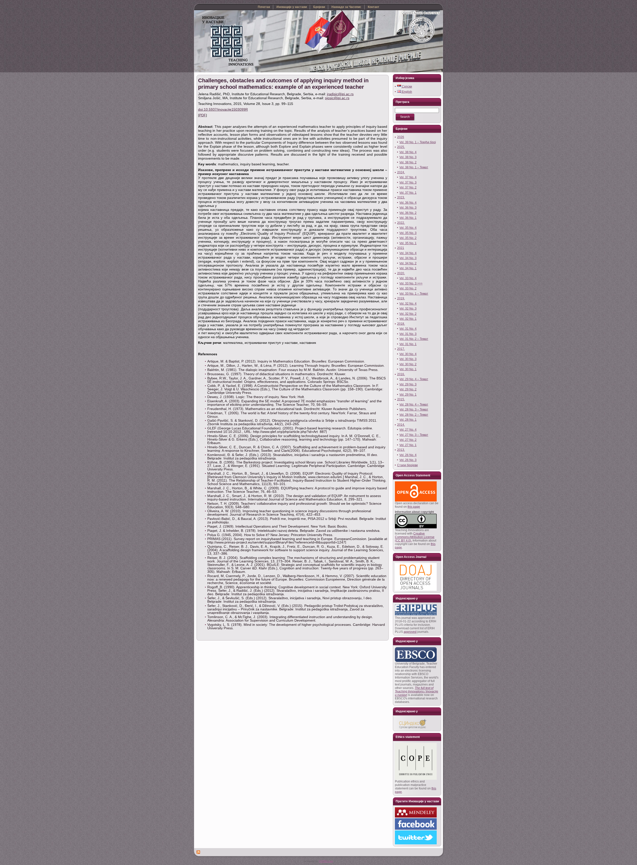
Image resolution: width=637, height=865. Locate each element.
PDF (202, 115)
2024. (401, 172)
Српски (406, 86)
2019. (401, 298)
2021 (400, 248)
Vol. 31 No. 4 (408, 328)
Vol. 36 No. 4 (408, 202)
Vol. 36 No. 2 (408, 213)
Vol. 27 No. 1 (408, 445)
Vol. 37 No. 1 (408, 192)
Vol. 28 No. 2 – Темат (413, 414)
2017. (401, 349)
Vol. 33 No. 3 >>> (411, 283)
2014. (401, 424)
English (406, 91)
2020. (401, 273)
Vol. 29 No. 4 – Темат (413, 379)
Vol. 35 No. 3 (408, 233)
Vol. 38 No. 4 (408, 152)
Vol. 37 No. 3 (408, 182)
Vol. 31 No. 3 (408, 334)
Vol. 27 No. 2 (408, 440)
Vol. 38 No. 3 (408, 157)
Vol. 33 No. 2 (408, 288)
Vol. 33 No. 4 (408, 278)
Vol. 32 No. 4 (408, 303)
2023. (401, 197)
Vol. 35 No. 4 (408, 227)
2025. (401, 147)
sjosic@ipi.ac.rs (337, 98)
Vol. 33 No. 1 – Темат (413, 293)
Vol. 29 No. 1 (408, 394)
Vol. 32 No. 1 (408, 318)
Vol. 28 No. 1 (408, 419)
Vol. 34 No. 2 (408, 263)
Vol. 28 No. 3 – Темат (413, 409)
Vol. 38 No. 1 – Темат (413, 167)
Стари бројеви (407, 465)
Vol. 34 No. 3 (408, 258)
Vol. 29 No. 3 (408, 384)
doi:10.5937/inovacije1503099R (223, 109)
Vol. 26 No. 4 (408, 455)
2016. (401, 374)
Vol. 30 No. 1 (408, 369)
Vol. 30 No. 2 (408, 364)
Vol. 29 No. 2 (408, 389)
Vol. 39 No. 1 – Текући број (417, 142)
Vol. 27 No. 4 (408, 429)
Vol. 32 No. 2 (408, 314)
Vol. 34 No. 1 (408, 268)
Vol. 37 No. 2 (408, 187)
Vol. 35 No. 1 (408, 243)
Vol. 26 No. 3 (408, 460)
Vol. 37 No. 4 (408, 177)
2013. (401, 450)
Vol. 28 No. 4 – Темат (413, 404)
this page (414, 506)
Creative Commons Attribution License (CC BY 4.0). (414, 537)
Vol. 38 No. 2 (408, 162)
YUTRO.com (326, 861)
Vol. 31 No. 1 (408, 344)
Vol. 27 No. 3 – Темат (413, 435)
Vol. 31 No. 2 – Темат (413, 339)
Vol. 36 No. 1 (408, 218)
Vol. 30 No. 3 (408, 359)
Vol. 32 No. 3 (408, 308)
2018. (401, 323)
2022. (401, 223)
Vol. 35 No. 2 (408, 238)
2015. (401, 399)
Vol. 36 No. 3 (408, 207)
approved (410, 632)
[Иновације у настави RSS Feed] (199, 852)
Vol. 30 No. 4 (408, 354)
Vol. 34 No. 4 (408, 253)
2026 (400, 137)
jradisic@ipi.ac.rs (340, 94)
